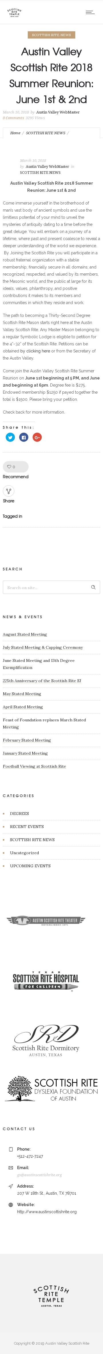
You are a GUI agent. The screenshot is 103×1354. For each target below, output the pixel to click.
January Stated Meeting (25, 753)
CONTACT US (19, 1128)
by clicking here (35, 351)
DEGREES (19, 813)
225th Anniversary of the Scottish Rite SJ (42, 680)
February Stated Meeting (27, 740)
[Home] (14, 17)
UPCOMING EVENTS (30, 865)
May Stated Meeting (22, 693)
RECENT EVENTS (27, 826)
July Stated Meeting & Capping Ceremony (43, 647)
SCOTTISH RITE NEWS (45, 133)
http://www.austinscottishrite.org (47, 1211)
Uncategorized (24, 852)
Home (15, 133)
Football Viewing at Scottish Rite (34, 766)
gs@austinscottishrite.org (39, 1175)
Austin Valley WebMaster (58, 112)
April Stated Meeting (23, 706)
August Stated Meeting (25, 634)
